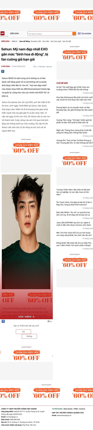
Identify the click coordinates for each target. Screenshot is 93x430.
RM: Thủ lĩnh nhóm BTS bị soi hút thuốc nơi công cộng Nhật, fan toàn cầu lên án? (74, 236)
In (51, 321)
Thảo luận (41, 66)
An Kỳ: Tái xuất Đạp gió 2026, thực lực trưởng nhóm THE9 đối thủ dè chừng (74, 90)
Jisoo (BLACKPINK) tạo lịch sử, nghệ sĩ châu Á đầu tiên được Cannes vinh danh (74, 225)
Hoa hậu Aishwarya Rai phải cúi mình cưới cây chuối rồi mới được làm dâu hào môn (74, 100)
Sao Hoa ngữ (56, 41)
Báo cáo (49, 66)
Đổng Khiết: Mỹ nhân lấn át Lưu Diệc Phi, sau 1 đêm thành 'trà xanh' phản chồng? (74, 246)
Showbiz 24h (36, 41)
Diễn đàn (14, 33)
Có (23, 331)
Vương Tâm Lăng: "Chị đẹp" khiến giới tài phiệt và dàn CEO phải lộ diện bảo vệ (74, 123)
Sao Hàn (46, 41)
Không (29, 336)
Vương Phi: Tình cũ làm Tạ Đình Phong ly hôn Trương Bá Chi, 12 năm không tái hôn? (74, 143)
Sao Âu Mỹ (66, 41)
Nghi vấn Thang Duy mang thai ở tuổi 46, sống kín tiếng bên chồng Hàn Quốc (74, 133)
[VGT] (2, 33)
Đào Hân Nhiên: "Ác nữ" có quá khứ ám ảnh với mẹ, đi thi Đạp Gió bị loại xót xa (74, 215)
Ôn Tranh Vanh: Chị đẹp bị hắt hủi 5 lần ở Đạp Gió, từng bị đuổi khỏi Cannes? (74, 205)
